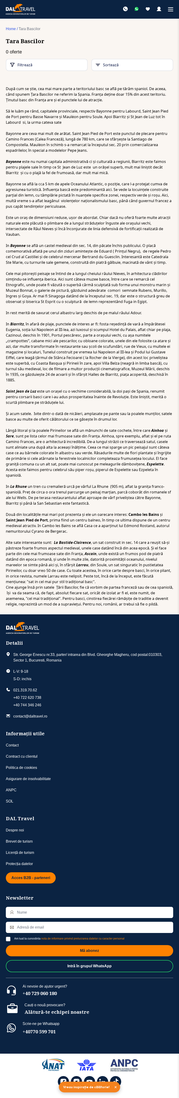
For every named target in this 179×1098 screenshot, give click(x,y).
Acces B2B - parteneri (30, 878)
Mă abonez (89, 951)
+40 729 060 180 (40, 993)
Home (11, 29)
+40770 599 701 (39, 1031)
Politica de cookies (21, 768)
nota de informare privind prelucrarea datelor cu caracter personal (82, 938)
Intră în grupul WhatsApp (89, 966)
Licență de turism (20, 853)
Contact (12, 745)
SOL (9, 801)
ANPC (11, 790)
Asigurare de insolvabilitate (28, 779)
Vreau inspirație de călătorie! (86, 1087)
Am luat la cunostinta (69, 938)
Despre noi (15, 830)
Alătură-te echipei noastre (56, 1012)
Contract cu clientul (22, 756)
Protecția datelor (19, 864)
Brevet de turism (19, 841)
